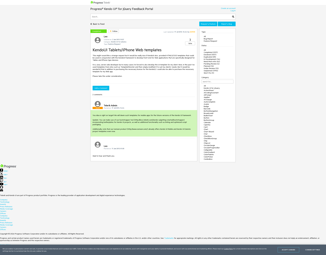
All (205, 36)
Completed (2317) (211, 52)
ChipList (207, 143)
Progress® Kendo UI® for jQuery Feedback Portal (121, 9)
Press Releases (6, 206)
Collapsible (208, 150)
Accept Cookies (288, 250)
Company (3, 200)
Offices (3, 213)
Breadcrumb (208, 113)
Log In (233, 10)
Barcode (207, 109)
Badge (206, 106)
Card (205, 127)
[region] (163, 250)
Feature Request (210, 41)
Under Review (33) (211, 68)
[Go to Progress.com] (8, 167)
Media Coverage (6, 209)
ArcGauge (208, 99)
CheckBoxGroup (210, 138)
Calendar (207, 122)
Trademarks (169, 238)
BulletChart (208, 115)
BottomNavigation (211, 111)
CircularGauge (209, 145)
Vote (190, 43)
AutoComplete (209, 102)
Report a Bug (226, 24)
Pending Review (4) (212, 64)
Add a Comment (100, 88)
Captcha (207, 125)
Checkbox (208, 136)
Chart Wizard (209, 131)
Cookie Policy (228, 249)
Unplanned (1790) (211, 70)
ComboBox (208, 159)
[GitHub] (1, 188)
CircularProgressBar (212, 147)
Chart (206, 129)
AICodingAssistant (211, 92)
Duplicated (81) (210, 57)
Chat (205, 134)
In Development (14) (212, 59)
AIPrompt (207, 95)
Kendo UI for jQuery (212, 88)
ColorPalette (209, 154)
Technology (4, 202)
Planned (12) (209, 66)
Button (206, 118)
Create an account (228, 8)
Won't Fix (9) (209, 73)
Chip (205, 141)
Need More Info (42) (212, 61)
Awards (3, 204)
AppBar (207, 97)
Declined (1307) (210, 54)
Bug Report (208, 39)
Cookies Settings (312, 250)
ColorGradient (209, 152)
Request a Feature (208, 24)
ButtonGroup (209, 120)
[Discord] (1, 191)
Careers (3, 211)
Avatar (206, 104)
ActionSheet (209, 90)
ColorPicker (208, 157)
